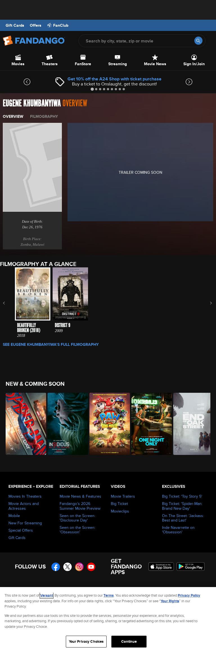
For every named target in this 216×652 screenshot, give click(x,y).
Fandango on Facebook (55, 567)
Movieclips (120, 511)
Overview (13, 116)
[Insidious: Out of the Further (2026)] (65, 424)
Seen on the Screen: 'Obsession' (77, 530)
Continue (129, 641)
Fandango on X (67, 567)
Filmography (44, 116)
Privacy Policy (189, 595)
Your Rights (170, 601)
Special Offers (20, 530)
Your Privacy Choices (86, 641)
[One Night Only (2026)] (149, 424)
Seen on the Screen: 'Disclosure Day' (77, 518)
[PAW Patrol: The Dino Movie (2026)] (107, 424)
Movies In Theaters (25, 496)
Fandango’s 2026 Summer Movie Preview (80, 506)
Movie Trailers (123, 496)
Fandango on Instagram (79, 567)
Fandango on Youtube (91, 567)
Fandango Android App (191, 566)
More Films (207, 303)
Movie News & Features (80, 496)
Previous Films (9, 303)
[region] (108, 619)
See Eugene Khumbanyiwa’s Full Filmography (51, 344)
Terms (109, 595)
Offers (35, 25)
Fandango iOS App (161, 566)
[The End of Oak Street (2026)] (191, 424)
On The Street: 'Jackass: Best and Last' (183, 518)
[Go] (198, 41)
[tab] (92, 89)
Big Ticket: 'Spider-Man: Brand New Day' (182, 506)
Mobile (14, 515)
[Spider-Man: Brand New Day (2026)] (23, 424)
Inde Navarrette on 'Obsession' (178, 530)
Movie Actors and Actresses (23, 506)
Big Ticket (119, 503)
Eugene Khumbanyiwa (32, 103)
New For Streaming (25, 523)
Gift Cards (15, 25)
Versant (46, 595)
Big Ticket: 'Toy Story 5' (182, 496)
